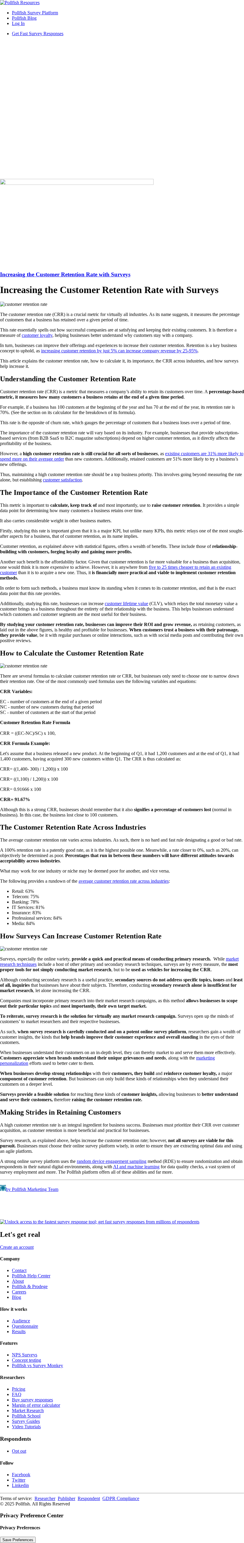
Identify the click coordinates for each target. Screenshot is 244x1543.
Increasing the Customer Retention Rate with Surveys (65, 274)
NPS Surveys (24, 1354)
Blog (16, 1297)
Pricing (18, 1389)
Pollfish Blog (24, 18)
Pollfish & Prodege (30, 1286)
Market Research (28, 1410)
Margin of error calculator (36, 1405)
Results (19, 1331)
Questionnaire (25, 1326)
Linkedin (20, 1485)
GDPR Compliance (120, 1498)
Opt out (19, 1451)
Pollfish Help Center (31, 1275)
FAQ (16, 1394)
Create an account (17, 1247)
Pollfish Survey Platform (35, 12)
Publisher (66, 1498)
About (18, 1281)
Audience (21, 1320)
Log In (18, 23)
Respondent (89, 1498)
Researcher (45, 1498)
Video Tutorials (26, 1426)
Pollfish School (26, 1415)
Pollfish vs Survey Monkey (37, 1365)
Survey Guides (26, 1421)
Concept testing (26, 1360)
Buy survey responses (32, 1399)
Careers (19, 1291)
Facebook (21, 1474)
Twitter (18, 1479)
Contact (19, 1270)
